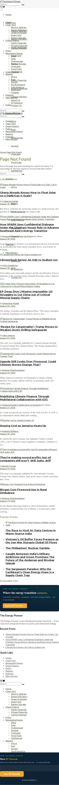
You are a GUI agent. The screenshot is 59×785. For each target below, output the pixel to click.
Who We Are (11, 252)
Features (9, 95)
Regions (9, 74)
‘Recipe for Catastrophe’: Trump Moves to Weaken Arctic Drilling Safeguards (29, 328)
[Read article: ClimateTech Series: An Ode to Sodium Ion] (29, 254)
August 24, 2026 (7, 372)
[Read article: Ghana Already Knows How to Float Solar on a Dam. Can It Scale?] (29, 185)
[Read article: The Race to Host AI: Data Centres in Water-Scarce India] (32, 523)
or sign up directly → (29, 780)
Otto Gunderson (10, 265)
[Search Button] (23, 4)
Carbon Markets (19, 96)
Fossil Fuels (16, 162)
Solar (13, 129)
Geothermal (16, 170)
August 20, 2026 (7, 433)
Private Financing (19, 45)
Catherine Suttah (10, 201)
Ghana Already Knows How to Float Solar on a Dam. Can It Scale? (28, 194)
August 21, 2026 (7, 407)
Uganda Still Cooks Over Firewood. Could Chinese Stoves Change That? (28, 363)
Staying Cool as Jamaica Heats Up (23, 425)
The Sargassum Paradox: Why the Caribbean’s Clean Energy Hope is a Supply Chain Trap (29, 572)
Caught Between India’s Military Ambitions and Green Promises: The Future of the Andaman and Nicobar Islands (29, 558)
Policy (8, 50)
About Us (15, 100)
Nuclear (15, 146)
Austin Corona (9, 466)
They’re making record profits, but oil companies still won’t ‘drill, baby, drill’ (25, 459)
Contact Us (16, 277)
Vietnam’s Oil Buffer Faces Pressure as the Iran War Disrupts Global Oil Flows (31, 541)
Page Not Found (14, 152)
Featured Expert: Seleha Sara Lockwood (21, 405)
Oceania (15, 92)
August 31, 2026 (7, 203)
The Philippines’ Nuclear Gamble (27, 548)
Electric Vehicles (18, 27)
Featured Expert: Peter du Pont (16, 236)
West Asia (16, 89)
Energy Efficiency (19, 39)
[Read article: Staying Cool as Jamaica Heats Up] (29, 420)
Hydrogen (16, 154)
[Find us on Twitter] (1, 7)
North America (18, 84)
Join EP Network (12, 774)
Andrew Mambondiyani (13, 370)
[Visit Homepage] (10, 1)
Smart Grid (16, 55)
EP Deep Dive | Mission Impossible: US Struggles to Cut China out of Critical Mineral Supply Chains (26, 294)
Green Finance (12, 40)
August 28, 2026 (7, 239)
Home (8, 14)
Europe (14, 82)
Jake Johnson (8, 335)
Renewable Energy (14, 53)
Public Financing (18, 80)
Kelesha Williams (10, 431)
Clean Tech (10, 24)
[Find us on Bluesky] (4, 7)
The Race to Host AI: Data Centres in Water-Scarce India (30, 532)
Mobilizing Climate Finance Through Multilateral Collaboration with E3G (24, 398)
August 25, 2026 (7, 338)
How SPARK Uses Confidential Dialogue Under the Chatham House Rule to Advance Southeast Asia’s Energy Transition (29, 227)
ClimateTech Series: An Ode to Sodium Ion (28, 259)
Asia (13, 79)
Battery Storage (18, 63)
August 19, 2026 (7, 468)
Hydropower (17, 137)
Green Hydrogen (19, 32)
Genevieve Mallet (10, 303)
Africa (14, 76)
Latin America (17, 87)
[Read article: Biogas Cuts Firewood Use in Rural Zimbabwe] (29, 484)
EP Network (17, 269)
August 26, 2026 (7, 306)
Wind (13, 121)
